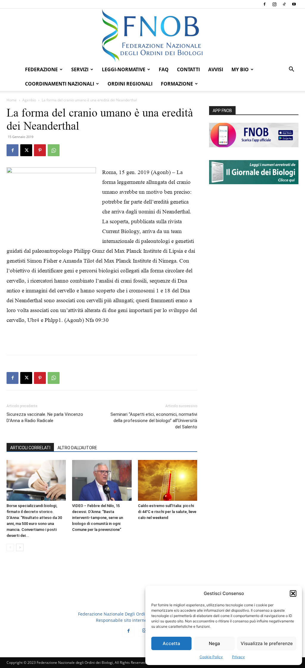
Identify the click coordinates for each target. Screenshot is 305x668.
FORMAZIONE (177, 83)
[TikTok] (284, 4)
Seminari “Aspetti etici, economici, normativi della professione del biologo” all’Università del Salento (154, 421)
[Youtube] (294, 4)
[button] (293, 593)
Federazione (41, 69)
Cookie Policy (211, 657)
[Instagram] (274, 4)
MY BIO (240, 69)
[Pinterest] (40, 150)
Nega (214, 643)
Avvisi (215, 69)
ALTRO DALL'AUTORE (77, 447)
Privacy (238, 657)
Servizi (79, 69)
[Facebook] (264, 4)
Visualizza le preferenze (267, 643)
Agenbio (29, 100)
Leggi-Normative (123, 69)
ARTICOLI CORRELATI (30, 447)
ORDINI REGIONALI (130, 83)
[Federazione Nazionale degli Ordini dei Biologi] (152, 35)
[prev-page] (10, 547)
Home (12, 100)
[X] (26, 150)
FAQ (164, 69)
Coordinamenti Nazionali (59, 83)
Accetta (171, 643)
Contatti (188, 69)
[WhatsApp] (54, 150)
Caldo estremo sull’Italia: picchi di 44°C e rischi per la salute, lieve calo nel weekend (167, 511)
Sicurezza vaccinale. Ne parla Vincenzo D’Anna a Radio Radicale (45, 417)
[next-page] (20, 547)
